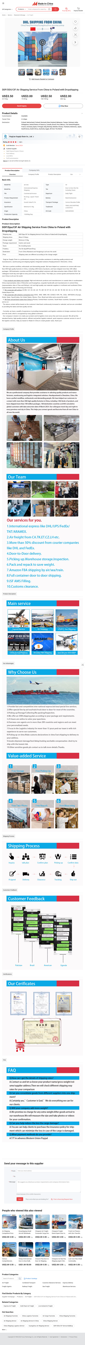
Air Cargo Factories (49, 1316)
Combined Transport (28, 1283)
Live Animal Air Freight (45, 1306)
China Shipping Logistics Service (14, 1326)
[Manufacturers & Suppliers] (42, 4)
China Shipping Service (50, 1321)
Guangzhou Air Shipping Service (39, 1326)
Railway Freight (27, 1286)
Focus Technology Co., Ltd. (29, 1337)
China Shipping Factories (67, 1316)
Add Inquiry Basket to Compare (43, 79)
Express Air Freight (10, 1306)
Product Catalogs (31, 1278)
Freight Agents (7, 1286)
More (4, 1330)
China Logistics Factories (30, 1316)
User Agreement (54, 1337)
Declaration (64, 1337)
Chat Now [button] (64, 106)
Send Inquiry (22, 106)
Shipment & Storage (19, 15)
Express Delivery (68, 1283)
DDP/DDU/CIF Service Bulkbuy (63, 1326)
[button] (76, 174)
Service (10, 15)
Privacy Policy (73, 1337)
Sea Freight (46, 1286)
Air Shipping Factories (11, 1316)
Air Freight (30, 15)
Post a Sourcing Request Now (62, 1199)
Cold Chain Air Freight (27, 1306)
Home (3, 15)
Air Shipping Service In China (30, 1321)
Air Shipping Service (10, 1321)
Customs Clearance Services (51, 1283)
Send (19, 1199)
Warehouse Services (69, 1286)
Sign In (5, 161)
